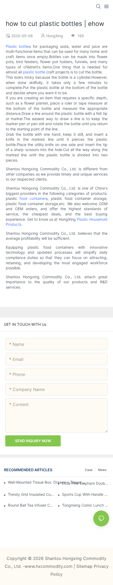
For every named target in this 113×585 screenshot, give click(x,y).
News (102, 470)
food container (32, 198)
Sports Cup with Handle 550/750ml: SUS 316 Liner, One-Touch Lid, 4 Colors (85, 494)
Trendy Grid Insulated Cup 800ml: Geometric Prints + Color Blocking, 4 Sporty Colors (31, 494)
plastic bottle (34, 72)
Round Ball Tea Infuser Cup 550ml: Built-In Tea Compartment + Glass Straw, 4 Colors (31, 505)
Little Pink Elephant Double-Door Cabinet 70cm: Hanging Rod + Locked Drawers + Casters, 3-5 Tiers (85, 483)
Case (89, 470)
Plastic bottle (17, 46)
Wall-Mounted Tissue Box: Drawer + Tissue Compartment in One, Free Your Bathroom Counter (47, 482)
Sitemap (85, 566)
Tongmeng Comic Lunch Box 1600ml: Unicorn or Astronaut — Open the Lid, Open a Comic (85, 505)
